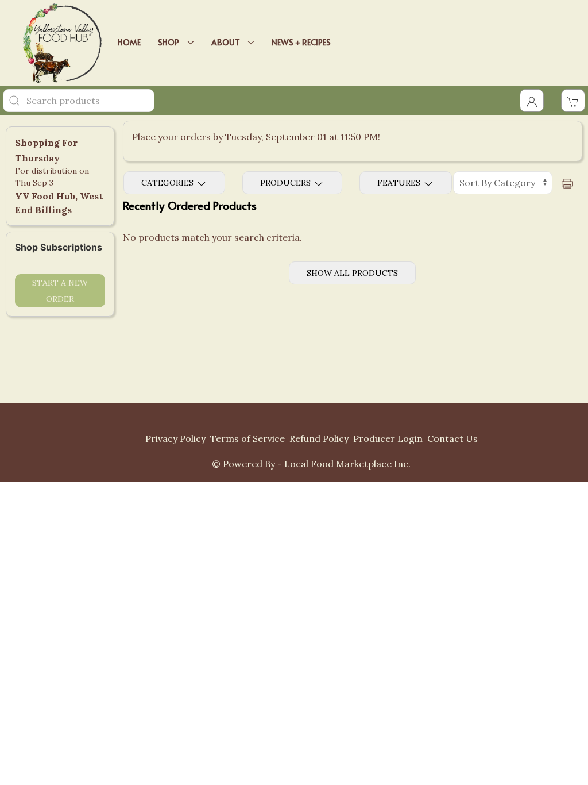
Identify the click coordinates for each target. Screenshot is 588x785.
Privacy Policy (175, 438)
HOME (129, 42)
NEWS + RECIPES (301, 42)
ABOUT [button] (227, 42)
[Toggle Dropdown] (532, 100)
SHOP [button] (170, 42)
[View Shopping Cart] (573, 100)
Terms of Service (247, 438)
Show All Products (352, 273)
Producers (286, 183)
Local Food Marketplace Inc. (347, 464)
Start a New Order (60, 291)
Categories (168, 183)
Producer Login (388, 438)
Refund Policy (319, 438)
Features (400, 183)
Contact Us (452, 438)
